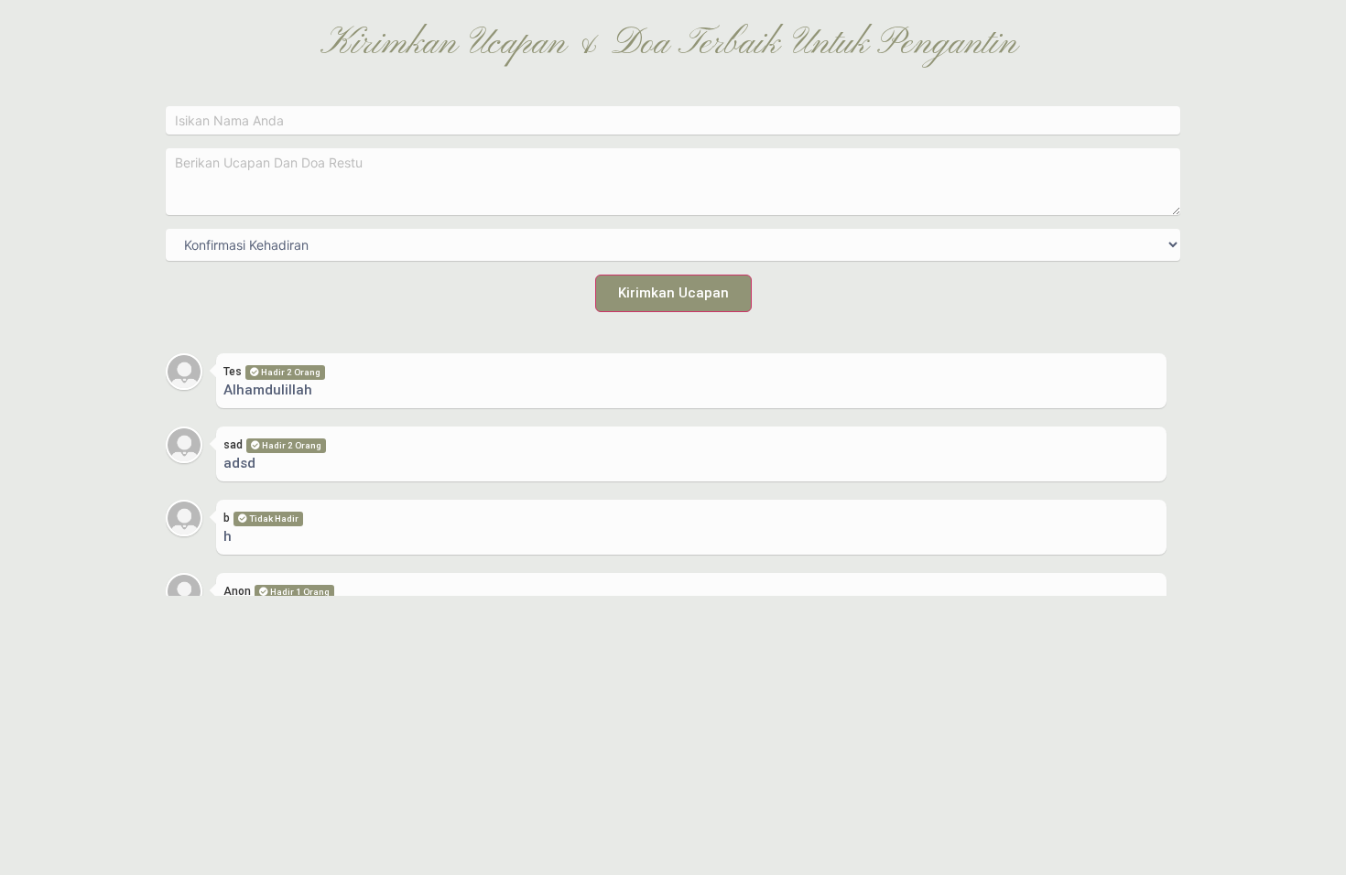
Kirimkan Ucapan (673, 293)
